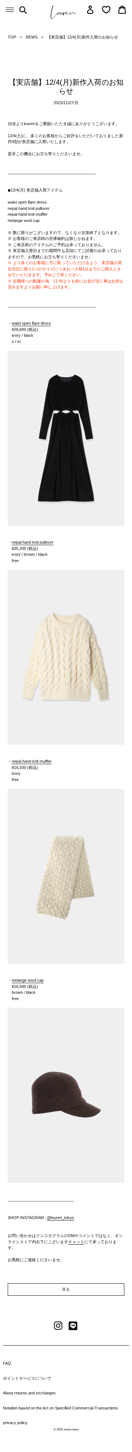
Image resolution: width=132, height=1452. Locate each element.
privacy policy (15, 1422)
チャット (76, 1242)
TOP (12, 37)
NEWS (31, 37)
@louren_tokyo (60, 1217)
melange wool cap (28, 980)
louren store (71, 1429)
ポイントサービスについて (27, 1378)
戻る (66, 1289)
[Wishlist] (106, 9)
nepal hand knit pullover (33, 542)
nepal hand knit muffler (32, 761)
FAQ (7, 1363)
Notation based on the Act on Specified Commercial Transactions (60, 1408)
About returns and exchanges (29, 1393)
